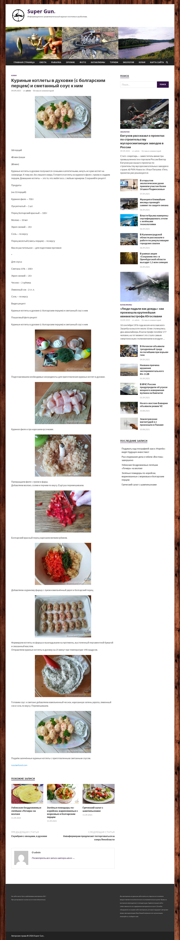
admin (28, 91)
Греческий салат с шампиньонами (93, 809)
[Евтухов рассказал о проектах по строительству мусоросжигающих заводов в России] (144, 129)
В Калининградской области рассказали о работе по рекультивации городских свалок (154, 238)
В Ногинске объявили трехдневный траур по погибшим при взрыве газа (154, 350)
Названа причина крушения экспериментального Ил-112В (152, 369)
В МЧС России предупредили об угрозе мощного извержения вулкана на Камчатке (153, 388)
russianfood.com (19, 765)
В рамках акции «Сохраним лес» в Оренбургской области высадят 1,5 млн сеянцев (154, 258)
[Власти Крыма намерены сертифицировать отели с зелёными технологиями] (129, 225)
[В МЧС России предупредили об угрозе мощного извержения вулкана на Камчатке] (129, 394)
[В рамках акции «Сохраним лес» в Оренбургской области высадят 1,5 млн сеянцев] (129, 263)
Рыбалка (56, 62)
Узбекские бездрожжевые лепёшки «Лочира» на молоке (26, 810)
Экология (128, 62)
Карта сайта (157, 62)
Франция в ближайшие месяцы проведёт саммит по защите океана (154, 202)
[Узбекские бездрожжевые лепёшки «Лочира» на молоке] (27, 804)
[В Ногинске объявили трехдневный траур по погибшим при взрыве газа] (129, 356)
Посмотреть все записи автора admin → (53, 858)
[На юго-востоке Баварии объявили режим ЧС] (129, 413)
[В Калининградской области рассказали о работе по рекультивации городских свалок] (129, 244)
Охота (42, 62)
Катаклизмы (98, 62)
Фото (83, 62)
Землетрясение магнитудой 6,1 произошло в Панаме (152, 422)
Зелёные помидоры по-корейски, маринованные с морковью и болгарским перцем (62, 812)
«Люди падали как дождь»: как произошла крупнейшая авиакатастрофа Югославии (142, 312)
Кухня (142, 62)
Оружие (70, 62)
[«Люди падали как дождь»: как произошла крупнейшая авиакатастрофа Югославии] (144, 302)
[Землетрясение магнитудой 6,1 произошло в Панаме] (129, 428)
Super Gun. (41, 11)
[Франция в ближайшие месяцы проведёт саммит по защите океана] (129, 209)
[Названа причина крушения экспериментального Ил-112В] (129, 375)
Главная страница (24, 62)
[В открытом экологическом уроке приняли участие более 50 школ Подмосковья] (129, 190)
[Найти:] (144, 84)
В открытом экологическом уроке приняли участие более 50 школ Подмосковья (153, 184)
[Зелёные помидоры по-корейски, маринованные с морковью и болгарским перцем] (63, 804)
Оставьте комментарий (43, 91)
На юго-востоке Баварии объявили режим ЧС (154, 404)
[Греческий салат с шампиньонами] (99, 804)
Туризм (114, 62)
